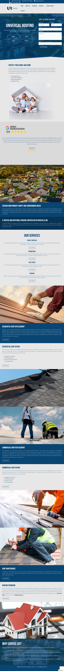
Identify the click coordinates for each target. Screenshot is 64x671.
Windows (26, 40)
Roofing (13, 36)
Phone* (40, 27)
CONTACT (23, 11)
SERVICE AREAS (50, 5)
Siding (13, 40)
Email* (52, 22)
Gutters (26, 36)
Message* (41, 31)
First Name (41, 22)
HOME (22, 5)
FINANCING (34, 5)
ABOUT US (27, 5)
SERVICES (41, 5)
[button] (44, 5)
